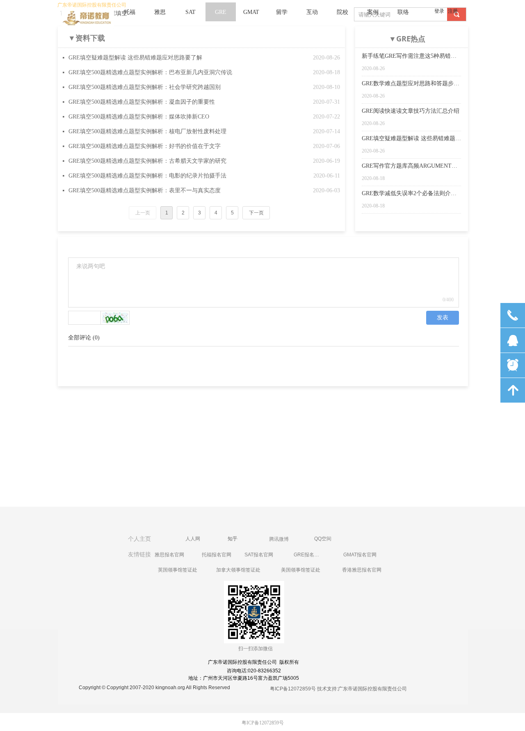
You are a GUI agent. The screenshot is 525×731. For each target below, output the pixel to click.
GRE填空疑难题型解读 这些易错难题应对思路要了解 (135, 58)
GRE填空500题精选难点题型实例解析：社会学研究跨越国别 (144, 87)
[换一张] (115, 318)
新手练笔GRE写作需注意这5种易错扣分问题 (409, 56)
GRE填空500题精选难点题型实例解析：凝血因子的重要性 (141, 102)
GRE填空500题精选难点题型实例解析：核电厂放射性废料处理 (147, 131)
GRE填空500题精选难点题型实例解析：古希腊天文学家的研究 (147, 161)
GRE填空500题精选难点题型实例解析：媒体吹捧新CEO (138, 117)
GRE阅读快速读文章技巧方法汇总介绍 (410, 111)
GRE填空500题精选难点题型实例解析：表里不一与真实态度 (144, 190)
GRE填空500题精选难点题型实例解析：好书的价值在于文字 (144, 146)
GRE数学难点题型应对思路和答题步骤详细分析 (410, 84)
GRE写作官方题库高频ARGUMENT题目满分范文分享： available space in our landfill (410, 166)
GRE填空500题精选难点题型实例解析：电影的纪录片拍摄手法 (147, 176)
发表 (442, 317)
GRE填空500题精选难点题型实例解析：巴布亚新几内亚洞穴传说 (150, 72)
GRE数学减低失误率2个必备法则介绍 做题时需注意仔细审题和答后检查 (409, 194)
